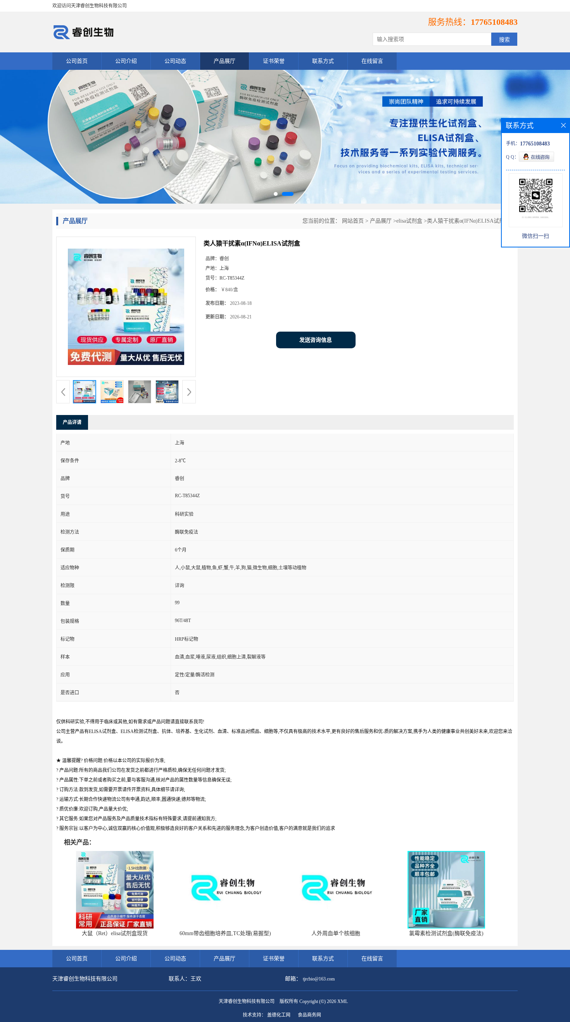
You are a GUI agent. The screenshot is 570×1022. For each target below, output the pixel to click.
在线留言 (372, 61)
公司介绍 (126, 61)
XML (342, 1001)
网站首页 (353, 221)
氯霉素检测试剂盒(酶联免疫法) (446, 933)
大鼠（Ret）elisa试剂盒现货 (115, 933)
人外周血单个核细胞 (335, 933)
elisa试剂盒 (409, 221)
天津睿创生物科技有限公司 (247, 1001)
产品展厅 (224, 61)
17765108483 (494, 22)
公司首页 (77, 61)
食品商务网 (309, 1015)
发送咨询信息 (315, 340)
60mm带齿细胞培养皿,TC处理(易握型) (225, 933)
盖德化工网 (278, 1015)
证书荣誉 (274, 61)
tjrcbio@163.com (319, 979)
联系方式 (323, 61)
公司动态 (175, 61)
